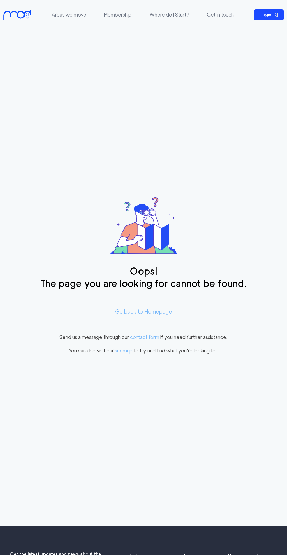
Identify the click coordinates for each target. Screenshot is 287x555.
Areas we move (69, 15)
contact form (144, 337)
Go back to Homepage (143, 311)
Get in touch (220, 15)
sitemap (124, 351)
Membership (117, 15)
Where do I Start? (169, 15)
